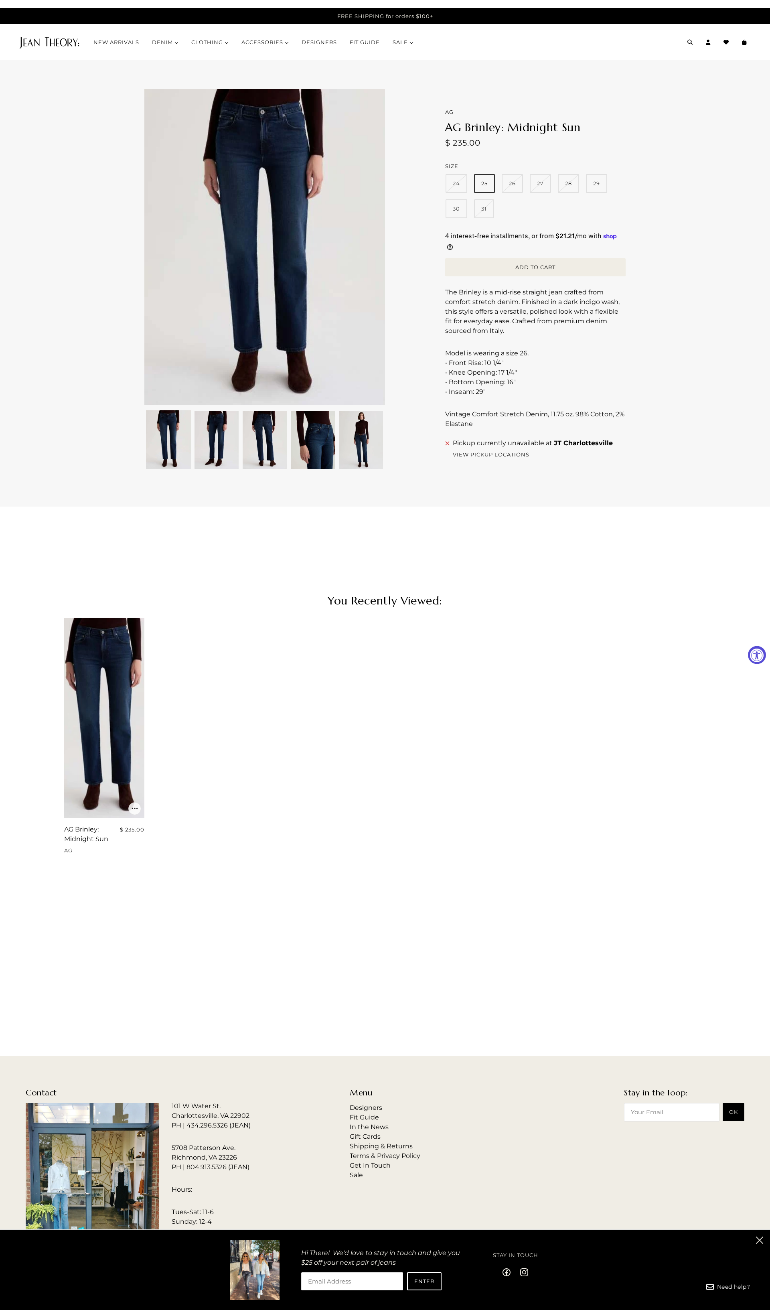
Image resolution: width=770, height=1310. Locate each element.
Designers (366, 1107)
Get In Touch (370, 1165)
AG (449, 112)
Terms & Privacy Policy (385, 1156)
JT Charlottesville (583, 443)
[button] (168, 439)
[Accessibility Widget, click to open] (757, 655)
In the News (369, 1127)
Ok (733, 1112)
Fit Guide (364, 1117)
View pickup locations (491, 455)
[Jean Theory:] (49, 42)
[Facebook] (509, 1272)
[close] (760, 1240)
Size (451, 166)
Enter (424, 1281)
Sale (356, 1175)
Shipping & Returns (381, 1146)
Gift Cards (365, 1136)
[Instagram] (521, 1272)
